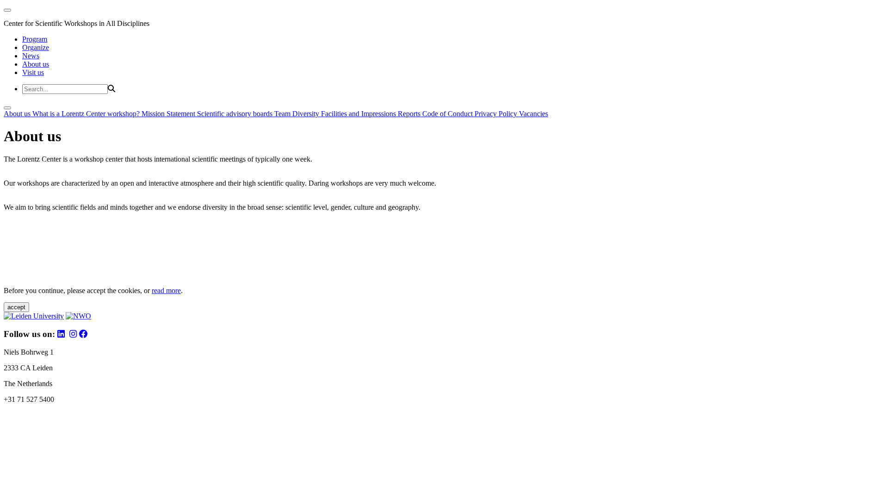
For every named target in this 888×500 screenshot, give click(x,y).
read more (166, 290)
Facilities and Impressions (359, 114)
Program (34, 39)
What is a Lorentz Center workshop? (87, 114)
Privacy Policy (497, 114)
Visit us (33, 72)
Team (283, 114)
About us (35, 64)
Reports (410, 114)
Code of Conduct (448, 114)
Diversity (306, 114)
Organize (35, 47)
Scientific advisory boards (235, 114)
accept (16, 307)
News (30, 56)
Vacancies (533, 114)
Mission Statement (169, 114)
